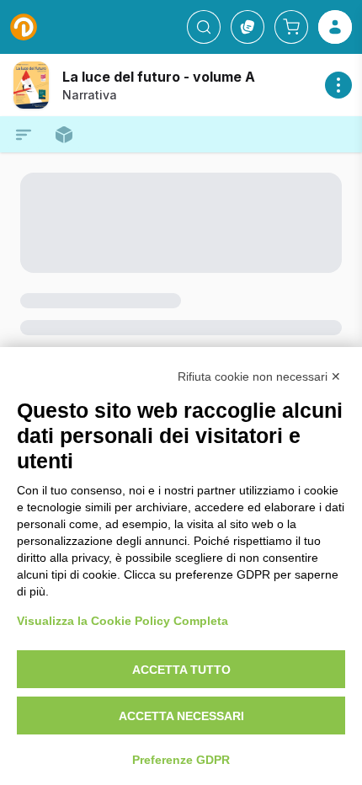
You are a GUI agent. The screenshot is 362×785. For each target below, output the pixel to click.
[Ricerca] (204, 27)
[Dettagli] (338, 85)
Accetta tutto (181, 669)
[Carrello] (291, 27)
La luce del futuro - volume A (158, 76)
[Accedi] (335, 27)
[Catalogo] (247, 27)
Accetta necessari (181, 716)
